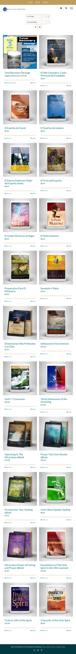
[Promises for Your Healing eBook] (20, 489)
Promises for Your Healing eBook (19, 511)
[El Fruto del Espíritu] (56, 160)
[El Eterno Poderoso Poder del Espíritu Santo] (20, 160)
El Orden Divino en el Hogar (20, 235)
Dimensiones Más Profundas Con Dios (20, 345)
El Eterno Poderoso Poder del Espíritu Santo (18, 182)
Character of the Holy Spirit (55, 620)
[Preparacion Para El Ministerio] (20, 267)
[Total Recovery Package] (20, 52)
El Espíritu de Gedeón (52, 127)
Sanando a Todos (50, 288)
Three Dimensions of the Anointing (54, 400)
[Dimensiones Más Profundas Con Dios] (20, 323)
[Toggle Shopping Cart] (61, 8)
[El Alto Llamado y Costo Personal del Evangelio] (56, 52)
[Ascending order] (48, 16)
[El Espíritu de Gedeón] (56, 107)
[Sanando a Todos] (56, 267)
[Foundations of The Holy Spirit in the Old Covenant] (56, 544)
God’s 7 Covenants (15, 399)
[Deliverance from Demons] (56, 323)
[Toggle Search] (66, 8)
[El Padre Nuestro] (56, 215)
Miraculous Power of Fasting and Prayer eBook (20, 566)
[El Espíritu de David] (20, 107)
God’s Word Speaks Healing (55, 509)
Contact (58, 647)
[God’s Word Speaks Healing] (56, 489)
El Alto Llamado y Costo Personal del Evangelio (53, 74)
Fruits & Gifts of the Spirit (18, 620)
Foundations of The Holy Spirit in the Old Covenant (54, 566)
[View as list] (40, 27)
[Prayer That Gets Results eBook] (56, 434)
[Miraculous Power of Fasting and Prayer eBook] (20, 544)
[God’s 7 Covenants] (20, 378)
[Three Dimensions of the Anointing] (56, 378)
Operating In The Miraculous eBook (14, 456)
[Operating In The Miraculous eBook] (20, 434)
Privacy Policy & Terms (48, 647)
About (63, 647)
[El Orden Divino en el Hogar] (20, 215)
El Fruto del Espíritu (51, 180)
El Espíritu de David (15, 127)
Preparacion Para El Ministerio (15, 290)
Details (33, 83)
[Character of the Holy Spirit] (56, 599)
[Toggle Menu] (71, 8)
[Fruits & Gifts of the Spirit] (20, 599)
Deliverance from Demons (55, 343)
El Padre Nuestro (50, 235)
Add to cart (45, 85)
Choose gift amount (11, 83)
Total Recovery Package (17, 72)
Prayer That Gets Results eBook (54, 456)
